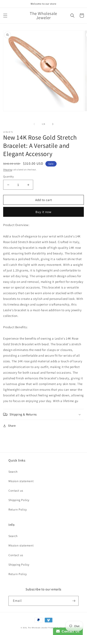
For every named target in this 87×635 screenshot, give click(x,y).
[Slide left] (34, 124)
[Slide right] (52, 124)
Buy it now (43, 212)
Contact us (15, 490)
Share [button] (12, 425)
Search (13, 472)
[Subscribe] (73, 601)
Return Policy (17, 509)
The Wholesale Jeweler (38, 627)
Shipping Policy (18, 500)
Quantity (8, 176)
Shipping (7, 169)
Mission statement (21, 481)
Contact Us (70, 631)
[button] (5, 15)
